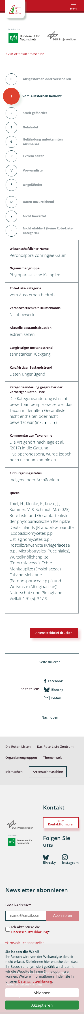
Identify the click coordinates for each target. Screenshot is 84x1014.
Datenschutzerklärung (35, 981)
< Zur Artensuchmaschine (24, 54)
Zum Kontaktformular (61, 822)
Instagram (70, 862)
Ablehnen (42, 992)
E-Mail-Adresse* (18, 905)
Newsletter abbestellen (27, 943)
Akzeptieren (42, 1005)
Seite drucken (49, 662)
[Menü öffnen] (74, 6)
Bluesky (57, 689)
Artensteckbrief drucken (54, 633)
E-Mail (56, 698)
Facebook (55, 681)
